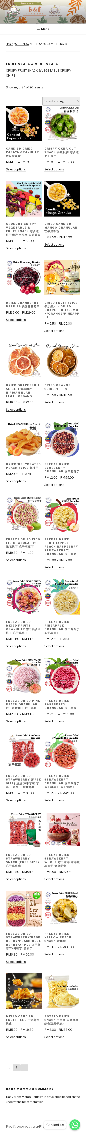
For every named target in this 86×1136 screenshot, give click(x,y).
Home (9, 44)
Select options (16, 169)
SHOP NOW (22, 44)
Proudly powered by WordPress (27, 1126)
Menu (45, 29)
